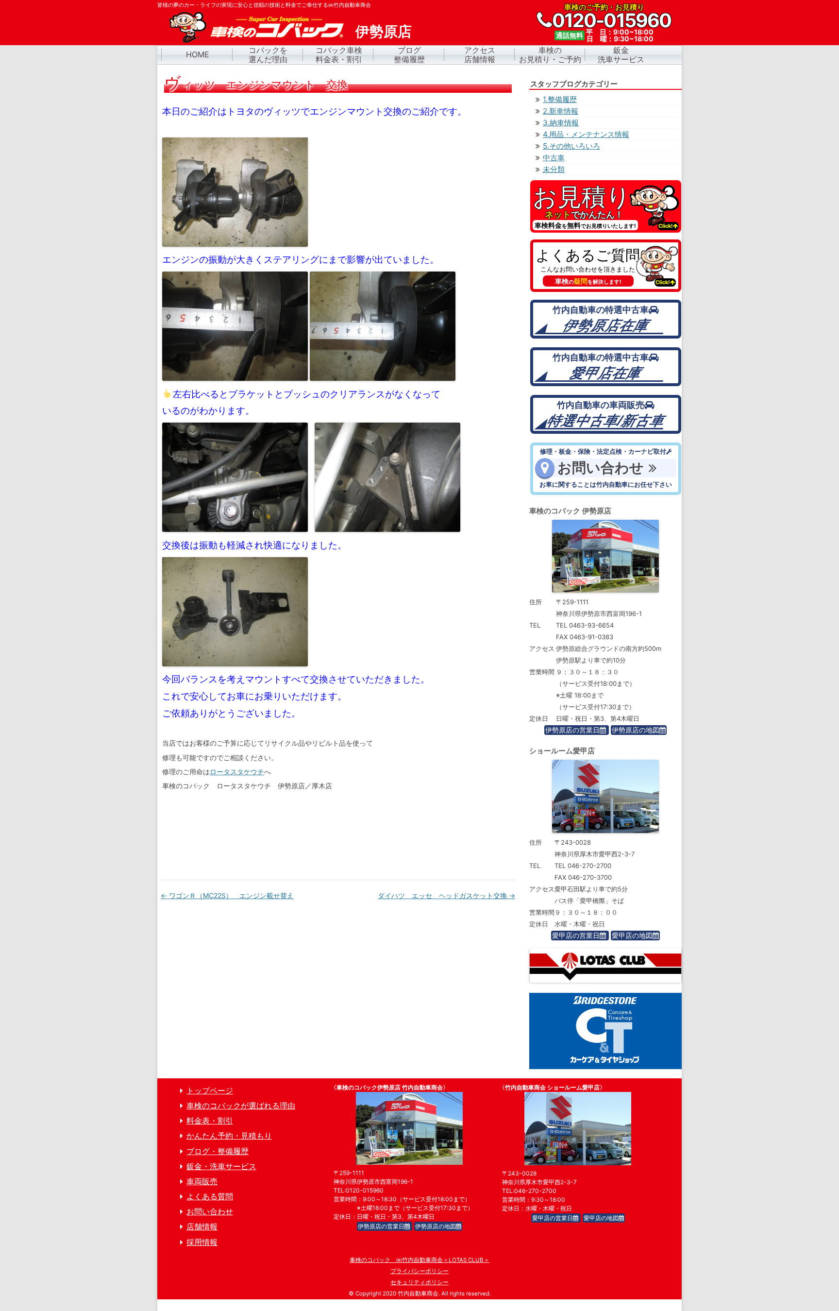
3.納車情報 (561, 122)
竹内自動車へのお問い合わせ (605, 468)
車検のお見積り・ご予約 (550, 55)
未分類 (554, 169)
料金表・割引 (209, 1120)
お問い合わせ (209, 1211)
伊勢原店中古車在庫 (605, 319)
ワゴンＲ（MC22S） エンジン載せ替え (227, 895)
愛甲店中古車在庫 (605, 366)
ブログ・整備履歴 (217, 1151)
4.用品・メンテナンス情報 (586, 134)
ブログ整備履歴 (409, 55)
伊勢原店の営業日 (572, 730)
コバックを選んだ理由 (268, 55)
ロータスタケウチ (237, 771)
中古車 (554, 157)
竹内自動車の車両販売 (605, 414)
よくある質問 (605, 265)
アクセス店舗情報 (479, 55)
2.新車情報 (560, 111)
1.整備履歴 (560, 99)
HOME (197, 54)
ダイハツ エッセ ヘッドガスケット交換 (446, 895)
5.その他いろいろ (571, 146)
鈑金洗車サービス (621, 55)
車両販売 (202, 1181)
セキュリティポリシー (419, 1282)
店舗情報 (202, 1226)
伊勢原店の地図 (635, 730)
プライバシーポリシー (419, 1271)
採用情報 (202, 1242)
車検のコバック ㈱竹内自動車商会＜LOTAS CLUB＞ (419, 1260)
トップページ (209, 1090)
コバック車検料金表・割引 (339, 55)
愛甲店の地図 (632, 935)
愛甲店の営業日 (576, 935)
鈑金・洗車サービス (221, 1166)
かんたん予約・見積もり (229, 1136)
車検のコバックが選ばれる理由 (240, 1105)
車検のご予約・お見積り (605, 206)
